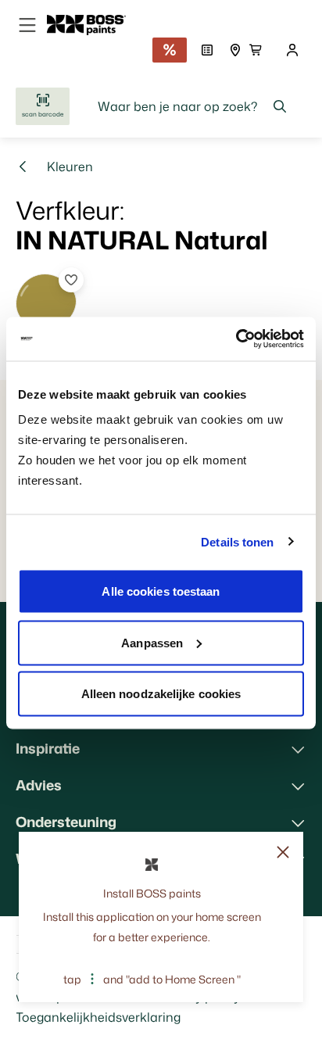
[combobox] (192, 106)
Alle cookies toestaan (161, 591)
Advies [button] (39, 785)
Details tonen (237, 541)
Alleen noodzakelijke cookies (161, 693)
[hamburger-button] (27, 25)
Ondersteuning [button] (66, 821)
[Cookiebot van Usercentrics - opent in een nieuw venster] (235, 339)
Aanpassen (152, 642)
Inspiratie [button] (48, 748)
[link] (92, 25)
